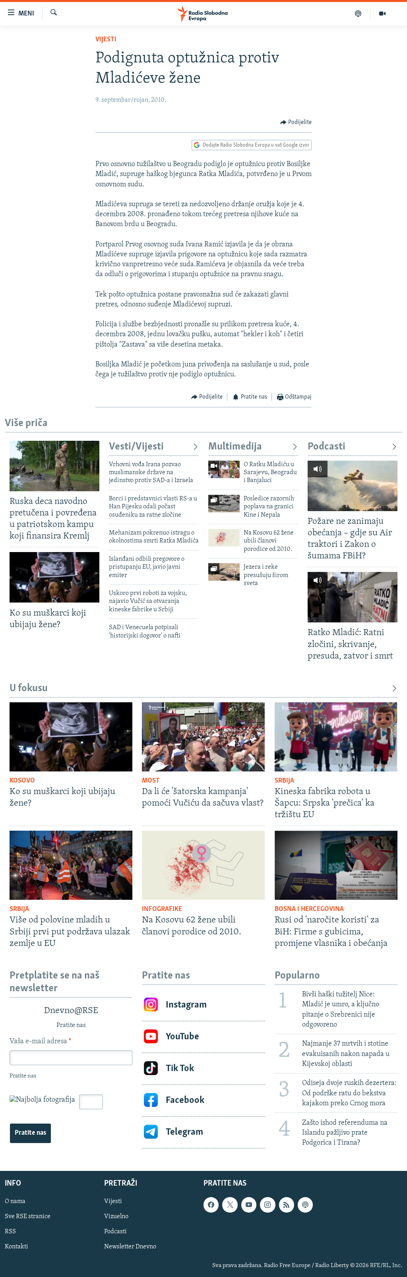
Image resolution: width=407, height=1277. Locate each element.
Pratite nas (30, 1133)
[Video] (382, 13)
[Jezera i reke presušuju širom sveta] (224, 572)
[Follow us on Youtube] (248, 1205)
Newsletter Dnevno (130, 1247)
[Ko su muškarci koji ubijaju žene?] (54, 577)
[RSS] (286, 1205)
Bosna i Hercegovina (309, 909)
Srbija (284, 781)
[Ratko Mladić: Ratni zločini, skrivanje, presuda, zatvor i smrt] (352, 597)
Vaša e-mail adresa (40, 1041)
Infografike (162, 909)
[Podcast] (358, 13)
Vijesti (105, 39)
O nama (15, 1202)
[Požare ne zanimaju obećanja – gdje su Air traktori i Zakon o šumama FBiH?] (352, 486)
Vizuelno (116, 1217)
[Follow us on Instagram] (267, 1205)
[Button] (296, 122)
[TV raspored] (305, 1205)
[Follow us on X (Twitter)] (229, 1205)
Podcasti (326, 447)
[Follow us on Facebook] (211, 1205)
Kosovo (22, 781)
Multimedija (235, 447)
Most (151, 781)
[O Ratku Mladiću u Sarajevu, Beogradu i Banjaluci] (224, 469)
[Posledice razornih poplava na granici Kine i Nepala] (224, 503)
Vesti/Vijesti (136, 447)
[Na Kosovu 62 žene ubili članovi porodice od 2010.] (224, 537)
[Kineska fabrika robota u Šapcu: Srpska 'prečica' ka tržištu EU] (336, 736)
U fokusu (29, 688)
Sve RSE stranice (27, 1217)
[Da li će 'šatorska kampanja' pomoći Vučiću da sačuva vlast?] (203, 736)
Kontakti (16, 1247)
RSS (10, 1232)
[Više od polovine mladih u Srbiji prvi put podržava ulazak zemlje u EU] (71, 865)
